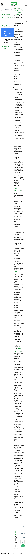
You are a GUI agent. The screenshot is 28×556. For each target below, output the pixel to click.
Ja (23, 545)
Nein (22, 541)
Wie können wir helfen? (16, 531)
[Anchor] (21, 157)
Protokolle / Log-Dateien (8, 47)
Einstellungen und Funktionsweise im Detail (7, 32)
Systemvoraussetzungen (8, 18)
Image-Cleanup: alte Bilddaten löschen (8, 40)
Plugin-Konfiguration (7, 26)
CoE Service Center (10, 553)
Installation (7, 22)
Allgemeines (7, 14)
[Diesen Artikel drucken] (26, 21)
